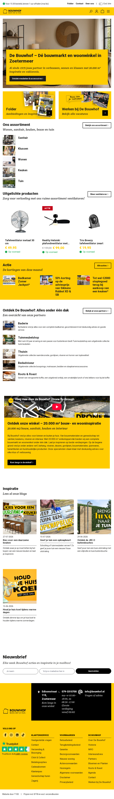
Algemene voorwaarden (71, 772)
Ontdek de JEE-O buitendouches (86, 541)
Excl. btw (107, 3)
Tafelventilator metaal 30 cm (19, 242)
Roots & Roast (95, 768)
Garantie (64, 749)
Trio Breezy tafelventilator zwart (91, 242)
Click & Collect (38, 757)
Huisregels (65, 768)
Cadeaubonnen (38, 766)
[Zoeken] (91, 11)
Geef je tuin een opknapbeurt (55, 540)
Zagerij (34, 780)
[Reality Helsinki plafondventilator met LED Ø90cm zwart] (57, 221)
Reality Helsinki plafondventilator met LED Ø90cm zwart (55, 242)
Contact (79, 3)
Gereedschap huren (40, 776)
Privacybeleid (66, 782)
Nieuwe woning (67, 759)
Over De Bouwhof (96, 740)
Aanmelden (93, 671)
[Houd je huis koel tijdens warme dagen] (20, 586)
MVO (90, 749)
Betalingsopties (39, 762)
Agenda (92, 772)
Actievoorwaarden (68, 763)
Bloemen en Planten (98, 763)
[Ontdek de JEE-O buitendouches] (94, 517)
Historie (92, 745)
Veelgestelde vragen (41, 740)
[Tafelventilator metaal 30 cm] (19, 221)
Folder (70, 3)
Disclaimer (65, 777)
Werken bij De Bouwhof (99, 782)
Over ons (90, 3)
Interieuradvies (95, 754)
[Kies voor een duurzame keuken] (20, 517)
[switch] (101, 4)
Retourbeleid (66, 740)
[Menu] (108, 11)
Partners (92, 759)
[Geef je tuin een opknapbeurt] (57, 517)
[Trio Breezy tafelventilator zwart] (94, 221)
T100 (16, 794)
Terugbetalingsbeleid (70, 745)
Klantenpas (36, 771)
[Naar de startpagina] (24, 11)
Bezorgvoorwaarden (69, 754)
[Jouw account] (97, 11)
